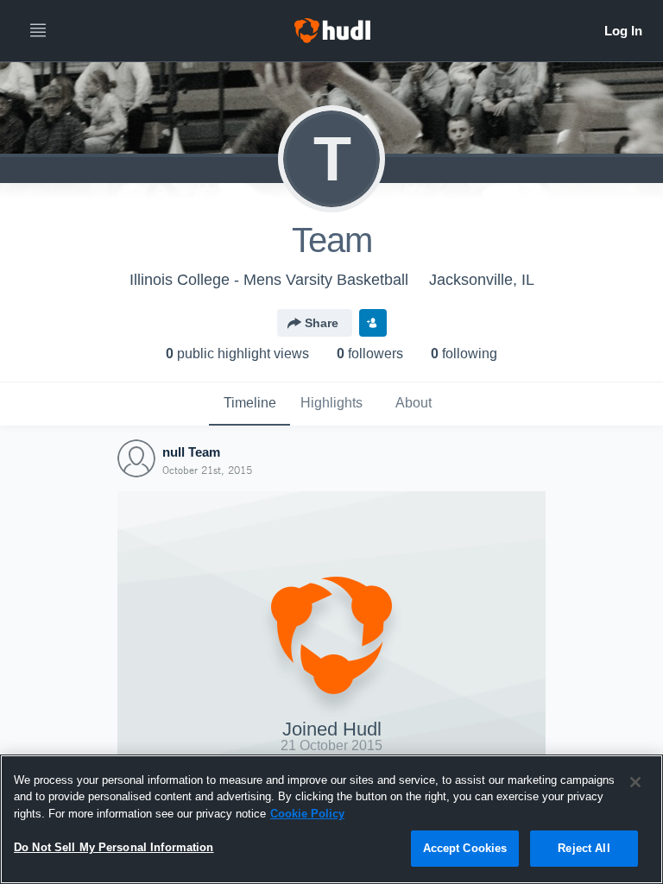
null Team (191, 452)
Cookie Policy (307, 813)
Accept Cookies (465, 848)
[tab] (249, 404)
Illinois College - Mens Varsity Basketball (268, 279)
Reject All (583, 848)
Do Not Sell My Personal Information (114, 847)
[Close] (635, 782)
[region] (331, 819)
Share (321, 323)
